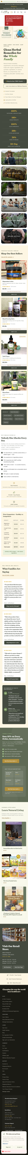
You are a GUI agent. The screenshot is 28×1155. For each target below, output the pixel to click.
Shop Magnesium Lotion (12, 642)
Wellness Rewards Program (8, 1057)
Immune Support (7, 415)
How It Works (5, 1017)
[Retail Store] (14, 12)
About (3, 1045)
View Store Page (19, 967)
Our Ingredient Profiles (7, 1035)
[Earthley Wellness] (5, 12)
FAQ (3, 1071)
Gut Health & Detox (19, 415)
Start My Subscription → (11, 761)
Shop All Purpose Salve (12, 679)
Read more (5, 1143)
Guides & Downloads (7, 1037)
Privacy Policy (5, 1077)
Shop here (14, 6)
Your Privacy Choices (7, 1089)
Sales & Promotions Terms (8, 1081)
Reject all (8, 1147)
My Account (5, 1068)
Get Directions (7, 967)
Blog (3, 1032)
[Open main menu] (25, 12)
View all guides (6, 818)
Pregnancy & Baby (8, 418)
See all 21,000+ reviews (8, 575)
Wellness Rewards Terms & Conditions (11, 1086)
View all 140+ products (7, 257)
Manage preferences (14, 1150)
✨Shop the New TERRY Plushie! (14, 81)
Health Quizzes (5, 1030)
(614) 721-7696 (6, 956)
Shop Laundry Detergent (12, 606)
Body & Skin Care (19, 418)
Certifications (5, 1050)
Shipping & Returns (6, 1066)
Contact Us (5, 1063)
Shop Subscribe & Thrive (8, 1019)
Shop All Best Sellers (7, 1001)
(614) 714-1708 (8, 1104)
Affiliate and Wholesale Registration (10, 1011)
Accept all (19, 1147)
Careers (4, 1053)
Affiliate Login (5, 1055)
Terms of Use (5, 1079)
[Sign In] (18, 12)
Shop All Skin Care (6, 1004)
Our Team (4, 1048)
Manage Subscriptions (7, 1022)
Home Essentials (6, 1006)
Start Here (4, 1027)
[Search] (11, 12)
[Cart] (21, 12)
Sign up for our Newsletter (8, 1039)
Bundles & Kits (5, 1008)
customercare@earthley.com (11, 1106)
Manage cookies (6, 1091)
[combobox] (11, 12)
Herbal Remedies (14, 412)
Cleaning (6, 422)
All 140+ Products (6, 999)
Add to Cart (14, 294)
